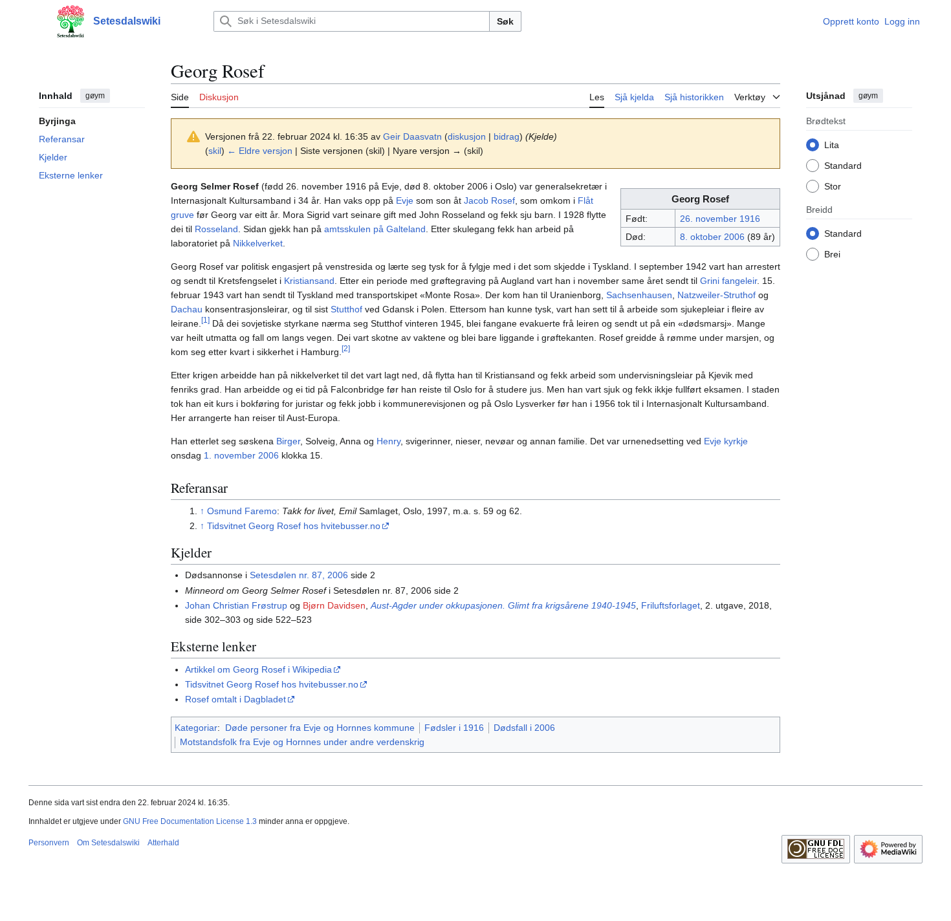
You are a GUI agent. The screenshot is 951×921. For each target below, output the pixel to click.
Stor (832, 185)
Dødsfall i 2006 (524, 727)
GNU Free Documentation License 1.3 (190, 821)
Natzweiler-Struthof (716, 295)
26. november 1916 (720, 218)
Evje (404, 200)
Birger (288, 441)
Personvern (48, 842)
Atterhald (163, 842)
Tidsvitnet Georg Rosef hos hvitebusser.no (293, 526)
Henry (388, 441)
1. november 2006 (241, 455)
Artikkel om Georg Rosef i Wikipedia (258, 669)
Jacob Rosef (489, 200)
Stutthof (346, 309)
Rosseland (216, 229)
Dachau (186, 309)
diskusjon (467, 136)
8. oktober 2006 (712, 237)
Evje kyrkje (726, 441)
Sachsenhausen (639, 295)
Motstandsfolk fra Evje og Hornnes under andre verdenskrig (302, 742)
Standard (843, 165)
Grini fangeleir (728, 281)
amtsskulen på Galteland (375, 229)
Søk (505, 21)
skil (214, 151)
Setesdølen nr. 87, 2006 (299, 575)
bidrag (506, 136)
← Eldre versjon (259, 151)
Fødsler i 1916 (454, 727)
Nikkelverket (258, 243)
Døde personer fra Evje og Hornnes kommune (320, 727)
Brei (832, 253)
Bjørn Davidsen (334, 605)
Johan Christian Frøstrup (236, 605)
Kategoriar (196, 727)
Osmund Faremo (242, 511)
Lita (831, 144)
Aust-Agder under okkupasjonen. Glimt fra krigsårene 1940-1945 (503, 605)
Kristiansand (309, 281)
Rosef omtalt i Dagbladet (235, 699)
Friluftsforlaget (670, 605)
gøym (95, 95)
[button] (35, 21)
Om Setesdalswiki (108, 842)
